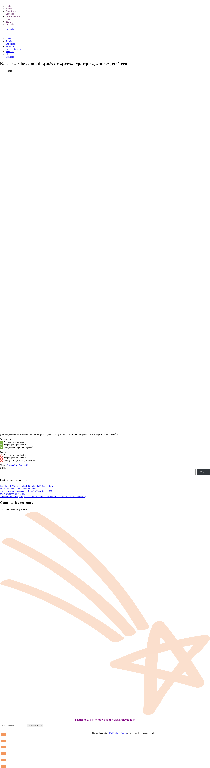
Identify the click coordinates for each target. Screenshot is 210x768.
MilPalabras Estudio (118, 733)
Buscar (3, 468)
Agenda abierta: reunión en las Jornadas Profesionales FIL (26, 491)
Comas (9, 465)
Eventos (10, 19)
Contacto (10, 24)
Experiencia (11, 11)
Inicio (8, 6)
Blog (8, 21)
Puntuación (24, 465)
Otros (15, 465)
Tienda (9, 8)
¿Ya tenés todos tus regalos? (12, 494)
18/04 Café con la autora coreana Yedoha (18, 488)
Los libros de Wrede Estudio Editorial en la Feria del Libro (26, 486)
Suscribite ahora (35, 725)
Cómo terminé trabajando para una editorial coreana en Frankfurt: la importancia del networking (43, 496)
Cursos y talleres (13, 16)
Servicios (10, 14)
